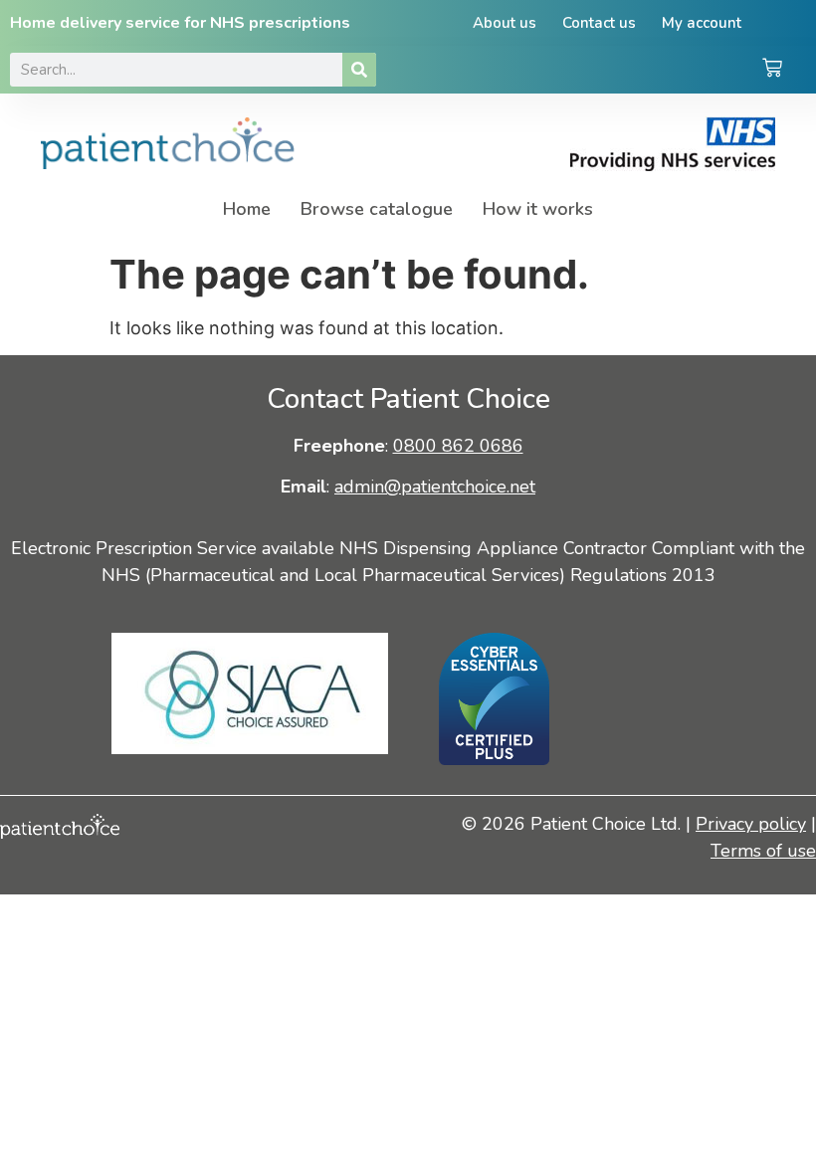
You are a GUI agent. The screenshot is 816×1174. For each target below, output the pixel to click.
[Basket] (772, 70)
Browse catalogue (377, 209)
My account (701, 23)
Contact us (599, 23)
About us (504, 23)
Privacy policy (751, 824)
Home (247, 209)
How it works (538, 209)
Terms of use (763, 851)
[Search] (359, 70)
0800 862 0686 (458, 446)
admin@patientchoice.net (434, 486)
